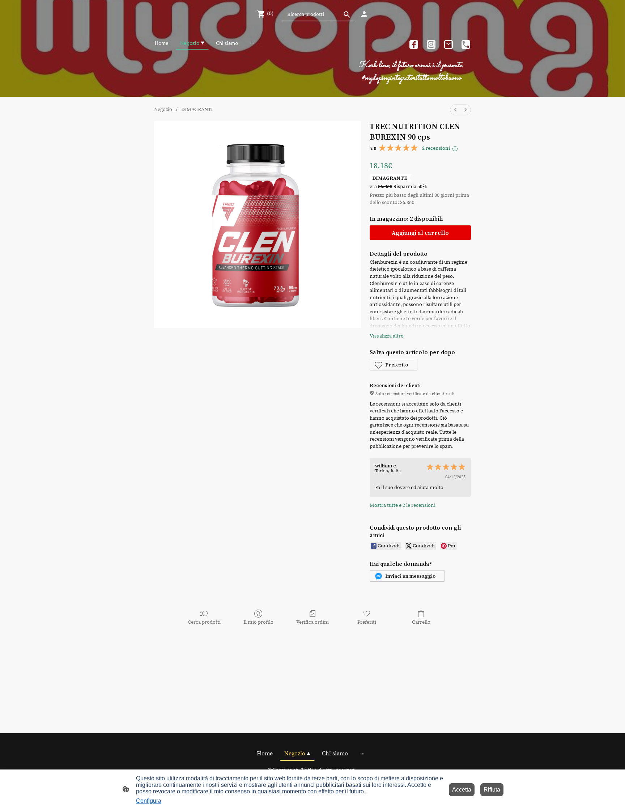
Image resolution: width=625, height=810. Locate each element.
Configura (148, 801)
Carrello (421, 622)
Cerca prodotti (204, 622)
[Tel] (466, 44)
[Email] (448, 44)
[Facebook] (413, 44)
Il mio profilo (258, 622)
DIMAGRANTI (197, 109)
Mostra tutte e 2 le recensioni (402, 505)
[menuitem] (455, 110)
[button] (393, 364)
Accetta (461, 789)
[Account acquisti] (364, 14)
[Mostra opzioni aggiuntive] (252, 42)
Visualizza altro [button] (387, 336)
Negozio (163, 109)
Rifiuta (492, 789)
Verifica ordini (312, 622)
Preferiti (366, 622)
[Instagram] (431, 44)
